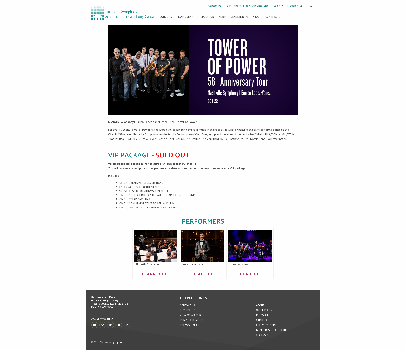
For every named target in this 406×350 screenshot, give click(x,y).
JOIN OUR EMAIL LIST (192, 320)
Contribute (272, 17)
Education (207, 17)
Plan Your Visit (186, 17)
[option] (203, 70)
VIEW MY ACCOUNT (191, 315)
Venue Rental (239, 17)
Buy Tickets (234, 5)
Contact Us (214, 5)
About (257, 17)
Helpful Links (193, 297)
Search (294, 5)
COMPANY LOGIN (266, 325)
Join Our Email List (257, 5)
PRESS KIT (262, 315)
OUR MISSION (264, 310)
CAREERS (261, 320)
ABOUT (260, 305)
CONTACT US (187, 305)
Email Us (123, 303)
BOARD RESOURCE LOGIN (271, 330)
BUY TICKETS (187, 310)
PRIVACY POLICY (189, 325)
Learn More (155, 273)
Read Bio (203, 273)
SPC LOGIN (262, 334)
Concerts (166, 17)
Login (276, 5)
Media (222, 17)
